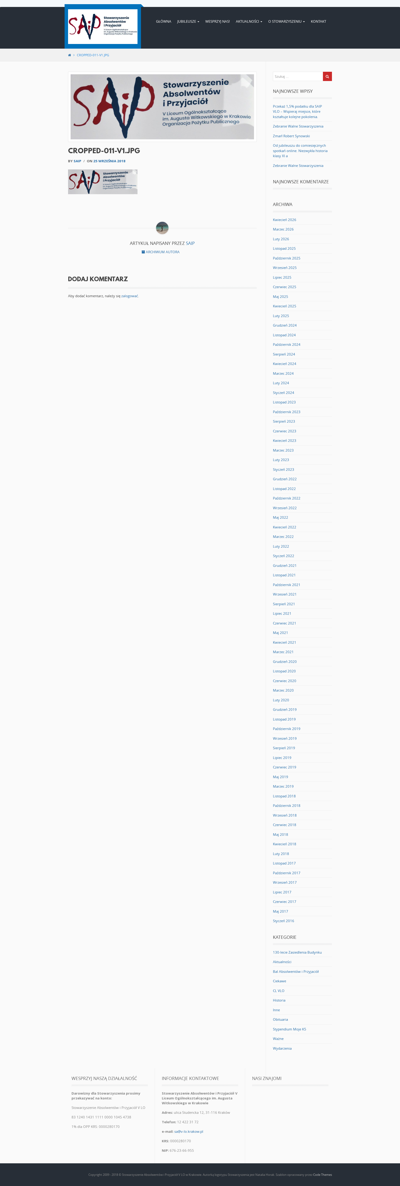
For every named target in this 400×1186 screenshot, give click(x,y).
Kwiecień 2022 (284, 527)
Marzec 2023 (283, 450)
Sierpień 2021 (284, 604)
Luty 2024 (281, 383)
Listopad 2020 (284, 671)
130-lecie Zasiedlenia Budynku (297, 952)
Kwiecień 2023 (284, 440)
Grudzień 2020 (285, 661)
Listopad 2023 (284, 402)
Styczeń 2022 (283, 555)
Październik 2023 (286, 411)
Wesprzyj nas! (217, 21)
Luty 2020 (281, 700)
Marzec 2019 (283, 786)
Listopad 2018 (284, 796)
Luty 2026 (281, 239)
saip (77, 161)
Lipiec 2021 (282, 613)
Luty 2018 (281, 853)
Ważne (278, 1038)
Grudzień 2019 (285, 709)
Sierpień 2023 (284, 421)
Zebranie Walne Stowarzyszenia (298, 126)
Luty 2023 (281, 459)
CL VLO (278, 990)
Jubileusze (187, 21)
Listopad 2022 (284, 488)
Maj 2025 (280, 296)
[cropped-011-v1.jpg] (162, 106)
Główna (163, 21)
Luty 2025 (281, 315)
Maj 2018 (280, 834)
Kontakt (318, 21)
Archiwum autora (162, 252)
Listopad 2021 (284, 575)
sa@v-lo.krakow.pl (188, 1131)
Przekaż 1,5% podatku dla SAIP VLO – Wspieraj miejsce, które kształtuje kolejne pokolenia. (297, 111)
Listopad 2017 (284, 863)
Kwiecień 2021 (284, 642)
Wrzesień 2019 (285, 738)
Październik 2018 (286, 805)
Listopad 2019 (284, 719)
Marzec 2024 (283, 373)
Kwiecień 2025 (284, 306)
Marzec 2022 (283, 536)
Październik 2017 (286, 873)
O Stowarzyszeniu (285, 21)
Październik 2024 (286, 344)
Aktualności (248, 21)
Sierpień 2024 (284, 354)
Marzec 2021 (283, 651)
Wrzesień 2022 (285, 508)
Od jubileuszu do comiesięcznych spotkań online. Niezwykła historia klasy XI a (300, 150)
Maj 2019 (280, 776)
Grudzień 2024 (285, 325)
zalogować (129, 295)
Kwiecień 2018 (284, 844)
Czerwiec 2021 (284, 623)
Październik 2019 (286, 728)
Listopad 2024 (284, 335)
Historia (279, 1000)
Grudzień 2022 (285, 479)
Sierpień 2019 (284, 748)
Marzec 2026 (283, 229)
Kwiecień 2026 (284, 219)
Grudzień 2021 (285, 565)
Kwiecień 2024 (284, 363)
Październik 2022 (286, 498)
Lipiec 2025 (282, 277)
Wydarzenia (282, 1048)
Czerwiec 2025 (284, 286)
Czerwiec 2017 (284, 901)
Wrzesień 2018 (285, 815)
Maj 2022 (280, 517)
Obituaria (280, 1019)
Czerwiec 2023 (284, 431)
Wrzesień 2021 (285, 594)
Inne (276, 1010)
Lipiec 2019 (282, 757)
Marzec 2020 (283, 690)
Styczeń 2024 (283, 392)
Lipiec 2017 (282, 892)
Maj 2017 (280, 911)
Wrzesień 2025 (285, 267)
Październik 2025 (286, 258)
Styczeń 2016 (283, 920)
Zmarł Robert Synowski (291, 136)
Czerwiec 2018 (284, 824)
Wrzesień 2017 (285, 882)
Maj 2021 (280, 632)
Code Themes (322, 1175)
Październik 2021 (286, 584)
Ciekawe (279, 981)
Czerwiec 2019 (284, 767)
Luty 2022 (281, 546)
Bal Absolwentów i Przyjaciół (296, 971)
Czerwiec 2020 (284, 680)
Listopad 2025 (284, 248)
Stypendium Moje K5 (289, 1029)
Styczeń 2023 (283, 469)
